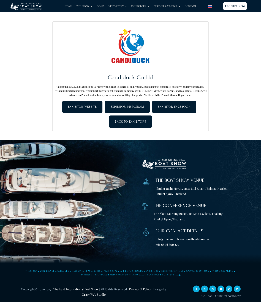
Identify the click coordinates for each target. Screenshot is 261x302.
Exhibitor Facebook (174, 107)
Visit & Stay (110, 271)
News (88, 271)
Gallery (77, 271)
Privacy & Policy (140, 289)
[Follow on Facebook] (196, 289)
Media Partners (119, 274)
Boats (101, 6)
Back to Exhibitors (130, 121)
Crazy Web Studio (94, 294)
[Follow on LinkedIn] (237, 289)
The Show (31, 271)
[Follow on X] (204, 289)
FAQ (177, 274)
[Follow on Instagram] (212, 289)
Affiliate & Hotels (131, 271)
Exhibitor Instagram (127, 107)
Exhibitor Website (82, 107)
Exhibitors (152, 271)
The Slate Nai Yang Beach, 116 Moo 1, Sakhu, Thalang (188, 214)
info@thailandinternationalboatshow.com (183, 239)
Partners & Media (222, 271)
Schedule (63, 271)
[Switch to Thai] (210, 6)
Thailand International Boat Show (75, 289)
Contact (190, 6)
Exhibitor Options (172, 271)
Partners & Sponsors (94, 274)
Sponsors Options (197, 271)
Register (167, 274)
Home (68, 6)
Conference (47, 271)
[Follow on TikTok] (229, 289)
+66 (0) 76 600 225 (167, 244)
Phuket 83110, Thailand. (169, 219)
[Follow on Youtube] (221, 289)
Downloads (139, 274)
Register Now (235, 6)
